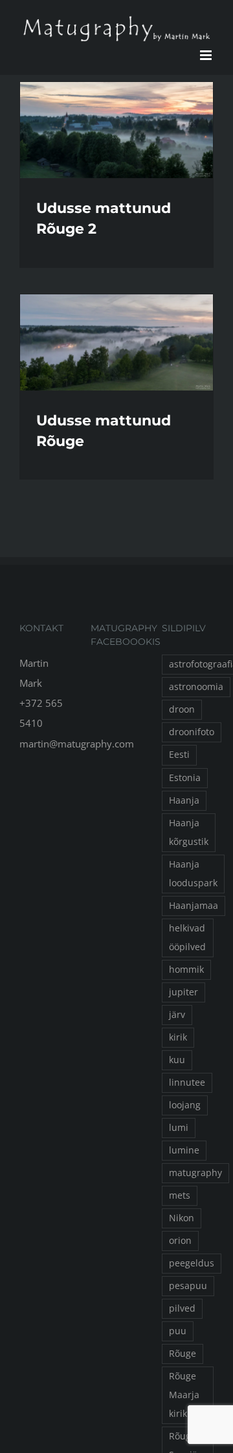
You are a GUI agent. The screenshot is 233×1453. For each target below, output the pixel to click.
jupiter (183, 992)
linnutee (187, 1082)
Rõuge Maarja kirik (184, 1394)
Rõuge (182, 1353)
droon (182, 709)
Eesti (179, 754)
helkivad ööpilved (187, 937)
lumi (178, 1127)
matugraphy (195, 1173)
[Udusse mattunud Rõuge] (116, 342)
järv (177, 1015)
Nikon (181, 1218)
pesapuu (188, 1286)
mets (179, 1195)
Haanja (184, 800)
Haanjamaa (193, 905)
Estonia (185, 778)
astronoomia (196, 687)
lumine (184, 1150)
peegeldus (191, 1263)
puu (177, 1331)
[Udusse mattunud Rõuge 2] (116, 130)
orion (180, 1240)
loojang (185, 1105)
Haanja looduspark (193, 874)
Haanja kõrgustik (188, 832)
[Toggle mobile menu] (207, 55)
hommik (186, 969)
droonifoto (191, 732)
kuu (177, 1060)
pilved (182, 1308)
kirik (178, 1037)
